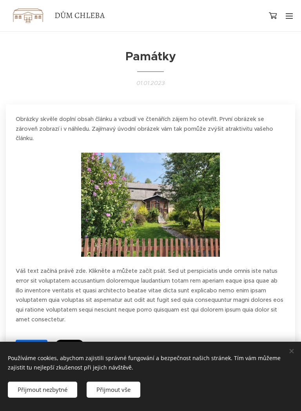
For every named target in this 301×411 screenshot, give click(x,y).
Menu (289, 15)
